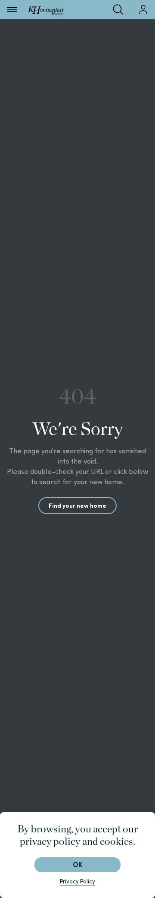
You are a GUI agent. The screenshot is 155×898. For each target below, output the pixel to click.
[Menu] (12, 9)
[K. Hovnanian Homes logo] (46, 9)
